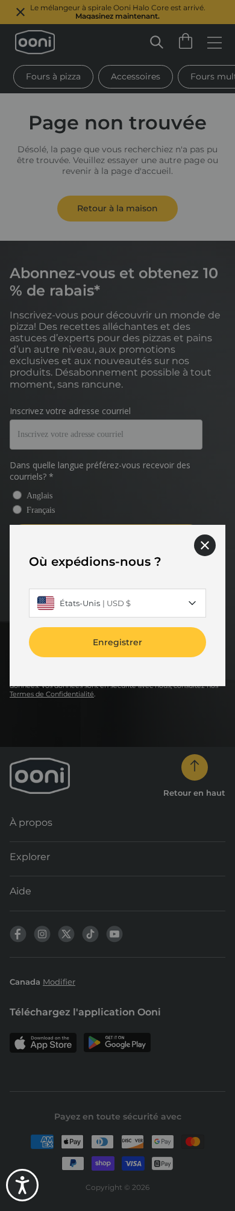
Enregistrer (117, 642)
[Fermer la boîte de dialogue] (205, 545)
